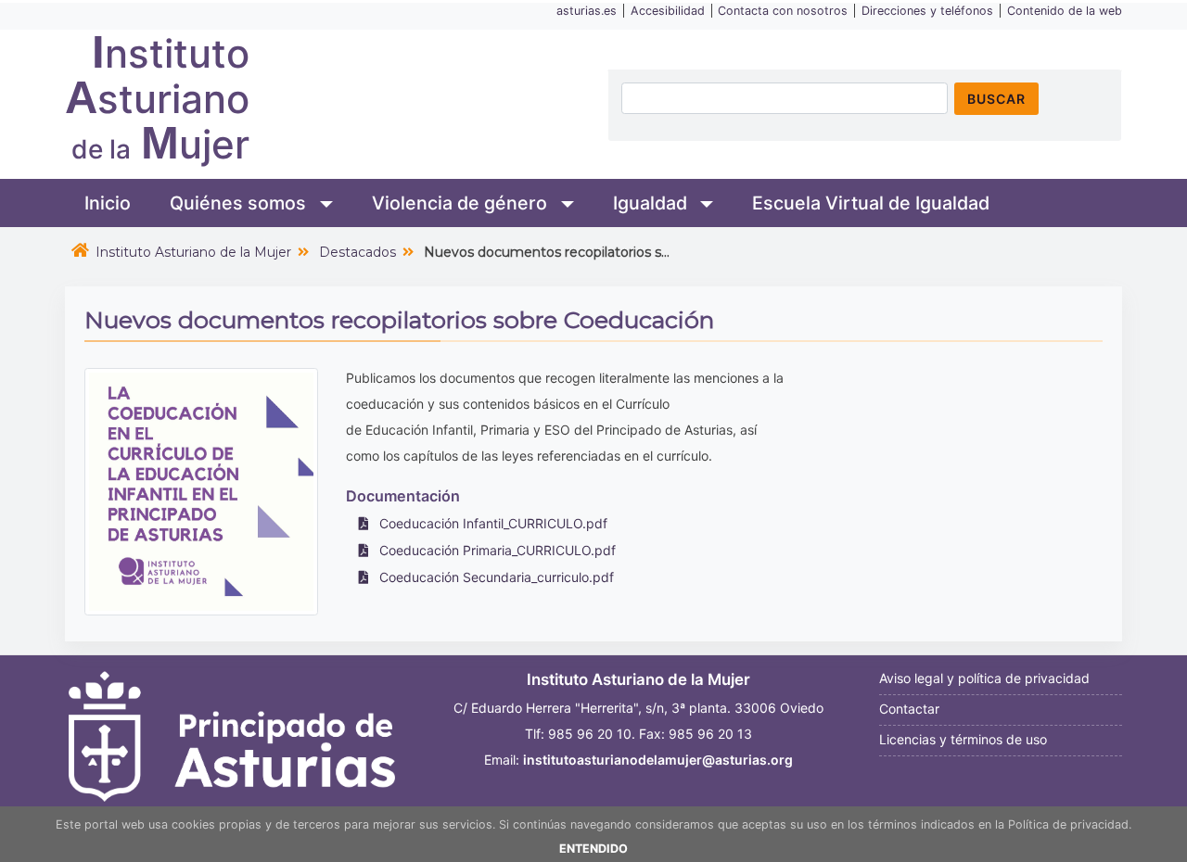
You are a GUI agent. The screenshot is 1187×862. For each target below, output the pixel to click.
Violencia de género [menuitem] (462, 203)
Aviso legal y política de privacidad (984, 678)
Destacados (357, 252)
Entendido (593, 849)
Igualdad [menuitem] (652, 203)
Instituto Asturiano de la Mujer (193, 252)
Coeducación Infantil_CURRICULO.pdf (491, 523)
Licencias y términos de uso (963, 739)
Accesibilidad (668, 11)
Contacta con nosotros (783, 11)
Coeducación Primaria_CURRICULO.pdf (496, 550)
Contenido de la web (1064, 11)
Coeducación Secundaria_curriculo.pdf (495, 577)
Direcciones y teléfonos (927, 11)
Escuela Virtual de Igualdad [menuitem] (870, 203)
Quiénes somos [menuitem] (240, 203)
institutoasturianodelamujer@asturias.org (658, 759)
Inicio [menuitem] (107, 203)
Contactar (909, 708)
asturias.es (586, 11)
